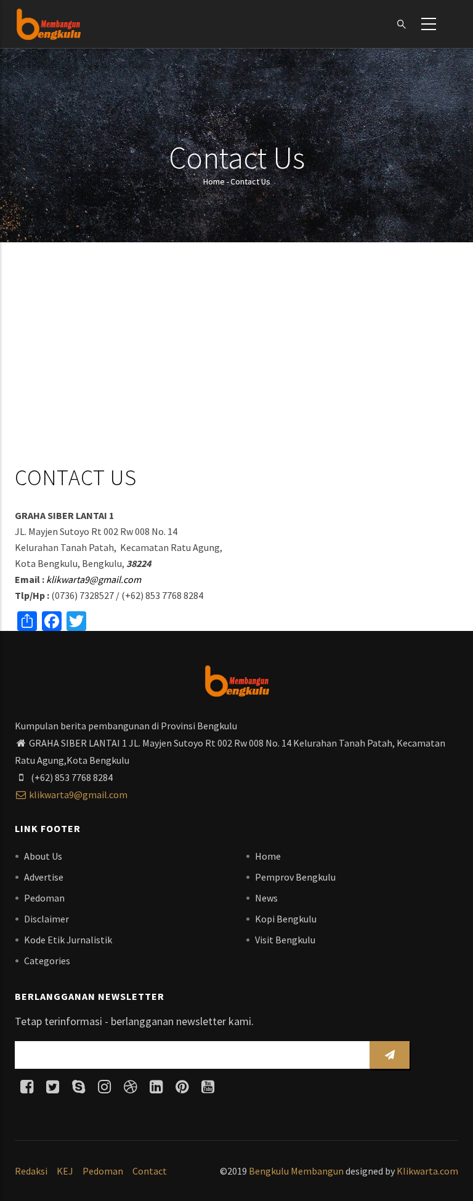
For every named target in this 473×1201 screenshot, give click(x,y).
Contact (149, 1171)
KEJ (65, 1171)
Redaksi (31, 1171)
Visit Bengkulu (285, 939)
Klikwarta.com (427, 1171)
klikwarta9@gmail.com (93, 579)
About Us (43, 856)
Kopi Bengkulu (286, 919)
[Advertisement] (236, 356)
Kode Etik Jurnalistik (68, 939)
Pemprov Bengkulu (295, 877)
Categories (47, 960)
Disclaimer (46, 919)
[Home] (48, 24)
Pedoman (44, 898)
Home (214, 181)
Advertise (43, 877)
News (266, 898)
